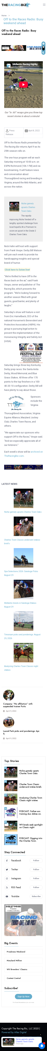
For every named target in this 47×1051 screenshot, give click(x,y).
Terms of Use (14, 1045)
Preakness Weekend (16, 951)
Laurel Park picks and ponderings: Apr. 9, (21, 732)
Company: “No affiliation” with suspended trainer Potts (18, 705)
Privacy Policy (32, 1045)
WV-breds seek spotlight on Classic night (31, 826)
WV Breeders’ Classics (17, 969)
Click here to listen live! (17, 269)
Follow (36, 860)
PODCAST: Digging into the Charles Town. (30, 839)
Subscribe (36, 896)
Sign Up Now (23, 996)
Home (4, 16)
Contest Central (14, 978)
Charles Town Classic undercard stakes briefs (30, 786)
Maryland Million (14, 960)
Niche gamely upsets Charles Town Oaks (28, 207)
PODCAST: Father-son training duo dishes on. (30, 812)
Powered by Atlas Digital (14, 1032)
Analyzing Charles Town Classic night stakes (30, 799)
